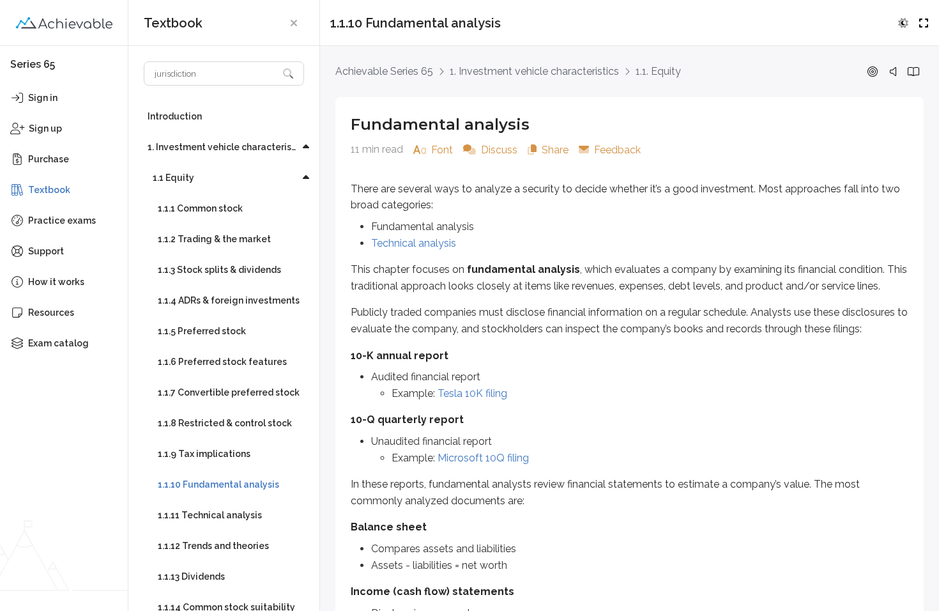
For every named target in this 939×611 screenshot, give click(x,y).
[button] (294, 23)
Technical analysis (413, 243)
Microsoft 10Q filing (483, 458)
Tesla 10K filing (472, 393)
